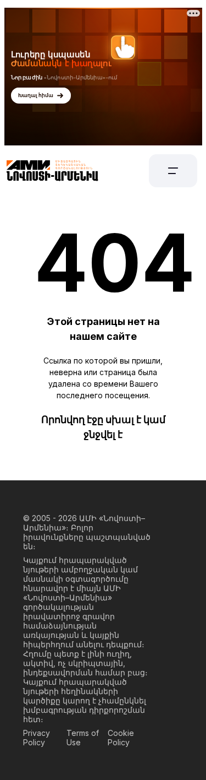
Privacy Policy (36, 737)
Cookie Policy (121, 737)
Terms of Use (82, 737)
